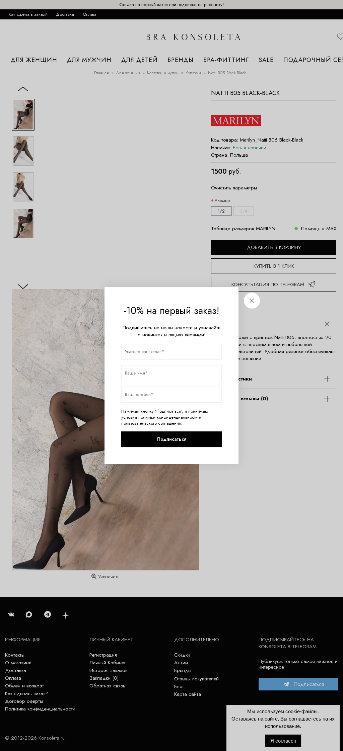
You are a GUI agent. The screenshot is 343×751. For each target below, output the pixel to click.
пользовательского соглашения (151, 423)
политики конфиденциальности (168, 417)
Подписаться (171, 439)
